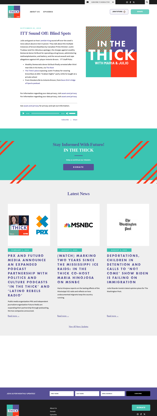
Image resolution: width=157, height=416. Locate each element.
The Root (50, 67)
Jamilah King (45, 40)
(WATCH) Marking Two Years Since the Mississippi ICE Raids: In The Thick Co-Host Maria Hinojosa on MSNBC (78, 269)
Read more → (13, 316)
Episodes (48, 11)
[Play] (23, 113)
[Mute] (67, 113)
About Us (35, 11)
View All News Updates (78, 327)
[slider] (72, 113)
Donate (140, 12)
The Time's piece (32, 70)
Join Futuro (117, 12)
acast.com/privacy (69, 93)
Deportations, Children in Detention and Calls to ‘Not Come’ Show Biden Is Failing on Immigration (128, 269)
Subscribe (65, 120)
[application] (48, 113)
